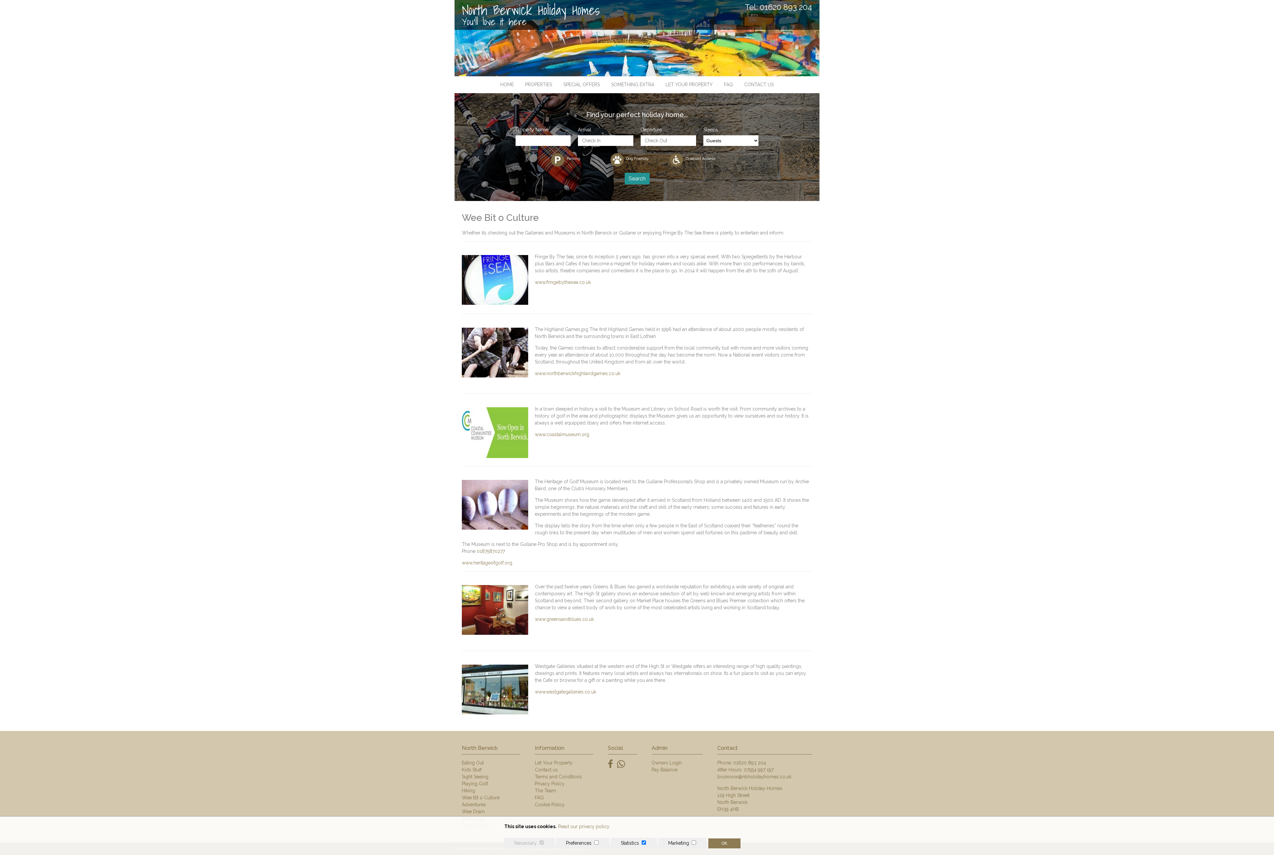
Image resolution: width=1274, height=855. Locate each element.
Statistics (630, 843)
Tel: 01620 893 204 (778, 7)
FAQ (728, 84)
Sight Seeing (475, 776)
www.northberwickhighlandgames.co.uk (577, 373)
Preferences (579, 843)
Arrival (584, 129)
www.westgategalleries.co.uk (565, 691)
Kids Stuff (472, 769)
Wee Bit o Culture (481, 797)
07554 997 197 (759, 769)
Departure (651, 129)
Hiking (468, 790)
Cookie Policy (550, 804)
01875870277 (491, 551)
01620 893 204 (749, 762)
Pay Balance (664, 769)
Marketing (678, 843)
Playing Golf (475, 783)
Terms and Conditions (558, 776)
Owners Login (667, 762)
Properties (538, 84)
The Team (545, 790)
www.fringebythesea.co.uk (563, 282)
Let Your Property (689, 84)
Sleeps (710, 129)
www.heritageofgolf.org (487, 562)
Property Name (532, 129)
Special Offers (581, 84)
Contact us (759, 84)
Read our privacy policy (583, 826)
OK (724, 843)
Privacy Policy (550, 783)
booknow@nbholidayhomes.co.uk (754, 776)
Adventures (474, 804)
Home (507, 84)
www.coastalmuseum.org (562, 434)
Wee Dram (473, 811)
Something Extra (632, 84)
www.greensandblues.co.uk (564, 619)
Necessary (525, 843)
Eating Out (473, 762)
